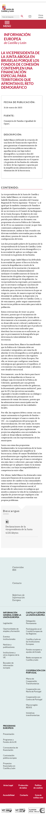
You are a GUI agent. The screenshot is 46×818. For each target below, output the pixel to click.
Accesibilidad (8, 795)
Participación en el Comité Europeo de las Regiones (34, 631)
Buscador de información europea (8, 665)
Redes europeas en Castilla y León (34, 658)
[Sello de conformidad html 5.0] (20, 811)
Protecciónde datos (23, 786)
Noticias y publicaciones (9, 645)
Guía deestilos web (38, 796)
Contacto (24, 795)
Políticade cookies (38, 786)
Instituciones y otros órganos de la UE (11, 655)
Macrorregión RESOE (32, 706)
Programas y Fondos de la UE (10, 741)
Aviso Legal (8, 785)
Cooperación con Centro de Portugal (34, 698)
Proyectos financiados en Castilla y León (9, 765)
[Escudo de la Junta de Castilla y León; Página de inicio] (7, 11)
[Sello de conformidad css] (6, 811)
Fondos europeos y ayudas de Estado (34, 650)
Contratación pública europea (10, 756)
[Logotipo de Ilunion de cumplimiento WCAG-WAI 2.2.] (36, 812)
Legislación (7, 623)
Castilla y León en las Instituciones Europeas (33, 641)
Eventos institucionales (9, 637)
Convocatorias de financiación (10, 748)
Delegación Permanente (31, 622)
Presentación (8, 734)
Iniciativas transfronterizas (33, 714)
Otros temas (40, 16)
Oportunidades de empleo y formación (11, 630)
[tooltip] (29, 16)
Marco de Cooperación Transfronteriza (32, 681)
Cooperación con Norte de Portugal (33, 690)
